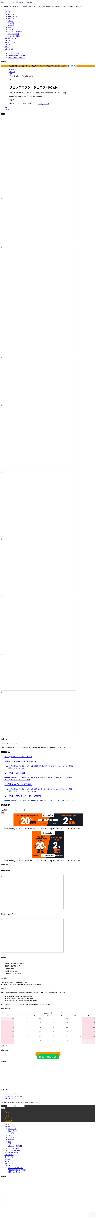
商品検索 (4, 810)
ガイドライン (9, 51)
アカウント (8, 1118)
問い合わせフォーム (12, 1004)
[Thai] (6, 97)
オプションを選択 (67, 766)
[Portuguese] (6, 93)
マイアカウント (9, 42)
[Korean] (6, 86)
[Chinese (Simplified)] (6, 68)
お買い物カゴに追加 (68, 800)
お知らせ (7, 45)
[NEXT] (93, 1013)
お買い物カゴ (9, 40)
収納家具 (11, 25)
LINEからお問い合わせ (48, 1057)
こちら (53, 1004)
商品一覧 (7, 12)
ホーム (6, 10)
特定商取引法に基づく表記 (17, 55)
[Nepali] (6, 90)
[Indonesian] (6, 79)
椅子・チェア (12, 16)
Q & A (6, 47)
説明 (6, 107)
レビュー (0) (8, 109)
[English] (6, 71)
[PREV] (2, 1013)
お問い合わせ (9, 49)
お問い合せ (8, 1121)
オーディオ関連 (13, 34)
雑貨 (9, 27)
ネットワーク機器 (14, 36)
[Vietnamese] (6, 101)
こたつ (10, 29)
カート (6, 1116)
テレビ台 (11, 23)
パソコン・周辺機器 (15, 32)
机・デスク (12, 14)
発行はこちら (72, 66)
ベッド (10, 21)
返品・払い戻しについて (16, 58)
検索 (3, 812)
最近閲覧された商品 (11, 38)
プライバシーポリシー (15, 53)
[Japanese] (6, 1197)
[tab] (49, 107)
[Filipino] (6, 75)
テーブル (11, 19)
